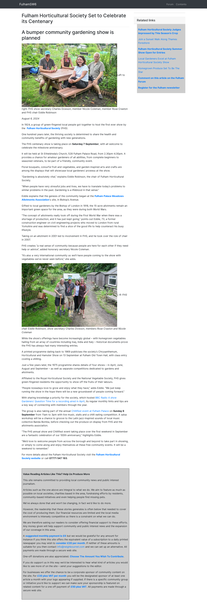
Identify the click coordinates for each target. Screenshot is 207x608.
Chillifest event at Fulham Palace (90, 410)
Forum (170, 4)
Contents (181, 4)
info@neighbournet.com (71, 546)
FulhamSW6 (27, 4)
